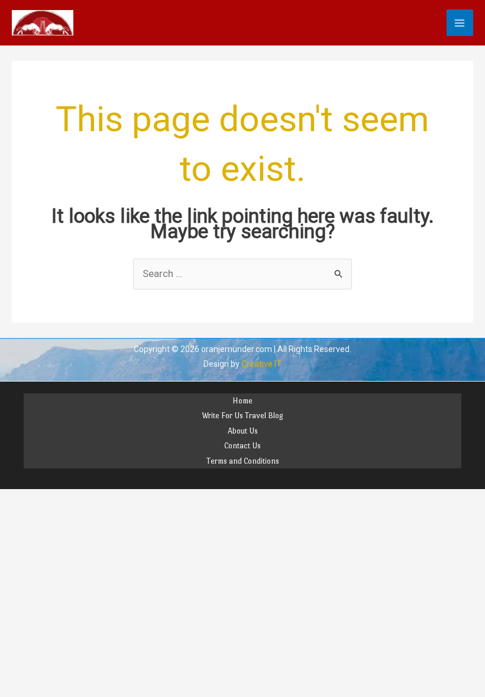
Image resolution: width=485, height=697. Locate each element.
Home (242, 400)
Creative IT (261, 364)
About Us (243, 430)
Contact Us (242, 445)
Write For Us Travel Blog (242, 415)
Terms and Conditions (242, 461)
